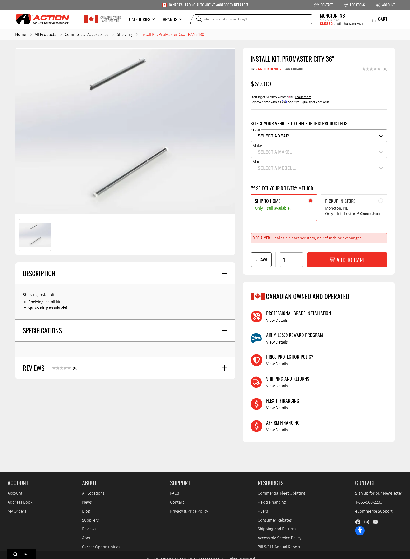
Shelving (124, 34)
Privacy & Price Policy (189, 511)
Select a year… (275, 136)
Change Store (370, 213)
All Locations (93, 493)
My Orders (17, 511)
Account (15, 493)
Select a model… (277, 168)
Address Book (20, 502)
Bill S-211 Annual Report (279, 547)
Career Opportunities (101, 547)
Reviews (89, 529)
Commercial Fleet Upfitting (281, 493)
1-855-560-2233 (368, 502)
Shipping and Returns (277, 529)
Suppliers (90, 520)
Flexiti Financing (272, 502)
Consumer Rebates (275, 520)
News (87, 502)
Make (257, 145)
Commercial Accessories (86, 34)
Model (258, 162)
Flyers (263, 511)
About (87, 538)
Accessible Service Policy (279, 538)
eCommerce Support (374, 511)
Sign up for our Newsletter (378, 493)
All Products (45, 34)
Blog (86, 511)
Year (256, 129)
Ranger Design (268, 68)
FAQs (174, 493)
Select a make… (276, 152)
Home (20, 34)
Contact (177, 502)
